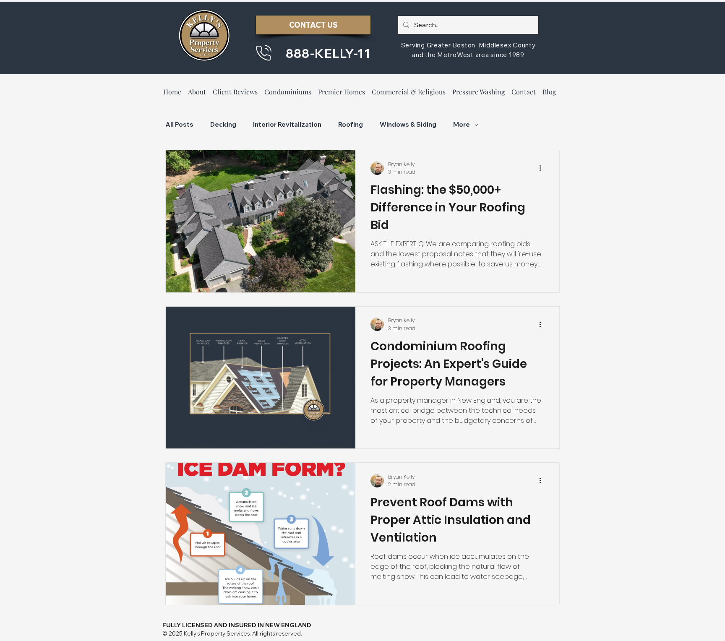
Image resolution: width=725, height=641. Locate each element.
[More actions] (543, 168)
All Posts (179, 124)
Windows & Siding (408, 124)
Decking (223, 124)
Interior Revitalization (287, 124)
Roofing (350, 124)
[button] (235, 88)
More (461, 124)
